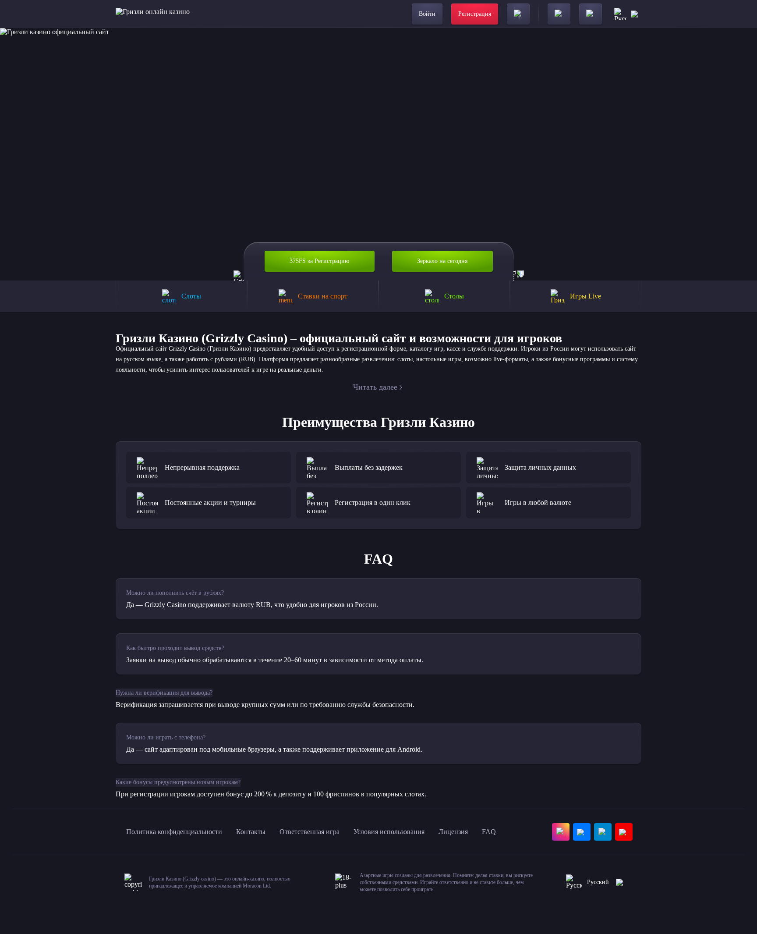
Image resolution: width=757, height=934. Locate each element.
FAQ (489, 831)
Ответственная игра (309, 831)
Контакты (250, 831)
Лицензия (453, 831)
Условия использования (389, 831)
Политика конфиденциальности (174, 831)
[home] (153, 14)
